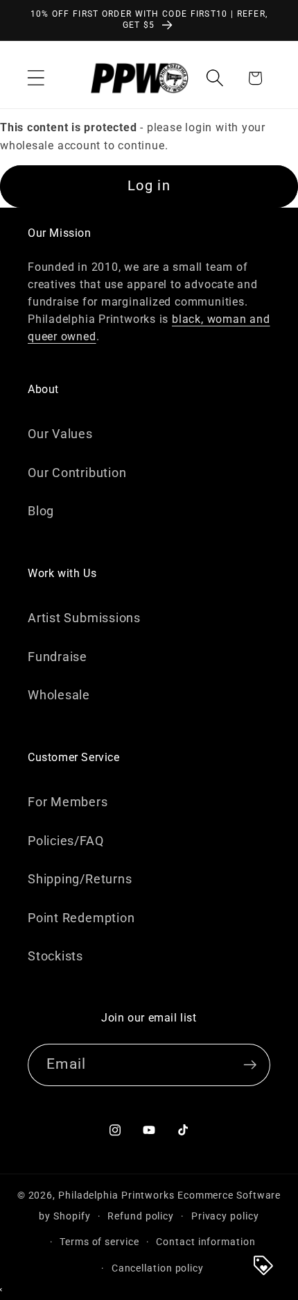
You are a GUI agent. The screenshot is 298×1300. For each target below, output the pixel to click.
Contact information (205, 1241)
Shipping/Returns (80, 879)
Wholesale (59, 695)
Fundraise (57, 656)
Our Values (60, 433)
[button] (35, 78)
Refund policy (140, 1216)
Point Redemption (81, 917)
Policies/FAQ (65, 840)
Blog (41, 510)
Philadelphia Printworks (116, 1195)
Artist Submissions (84, 617)
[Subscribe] (250, 1065)
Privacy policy (225, 1216)
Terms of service (99, 1241)
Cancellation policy (158, 1268)
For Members (68, 801)
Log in (149, 186)
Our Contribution (77, 472)
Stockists (55, 956)
